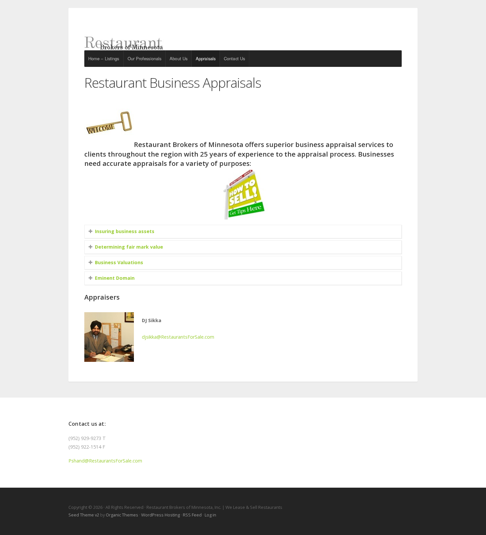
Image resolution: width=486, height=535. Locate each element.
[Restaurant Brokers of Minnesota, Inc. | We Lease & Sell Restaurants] (243, 37)
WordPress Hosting (160, 515)
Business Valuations (119, 262)
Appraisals (206, 58)
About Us (178, 58)
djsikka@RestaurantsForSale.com (178, 337)
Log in (210, 515)
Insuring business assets (124, 231)
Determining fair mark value (129, 247)
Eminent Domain (115, 278)
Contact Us (234, 58)
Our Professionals (145, 58)
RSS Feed (192, 515)
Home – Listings (103, 58)
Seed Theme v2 (83, 515)
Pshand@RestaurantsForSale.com (105, 461)
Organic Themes (122, 515)
